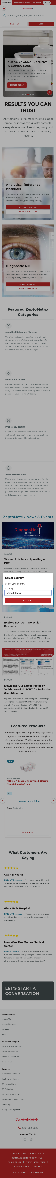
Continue (28, 600)
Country (9, 588)
